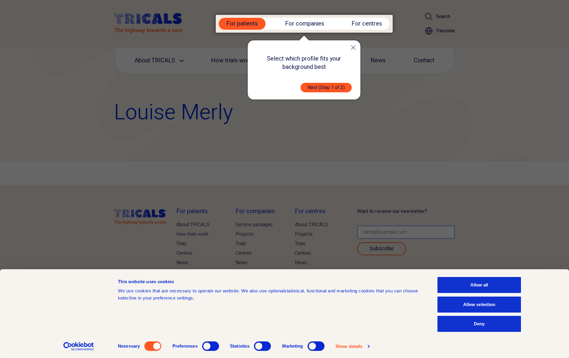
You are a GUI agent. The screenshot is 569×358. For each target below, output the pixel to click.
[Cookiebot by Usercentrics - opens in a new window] (79, 346)
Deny (479, 323)
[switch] (210, 346)
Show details (348, 346)
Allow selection (479, 304)
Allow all (479, 284)
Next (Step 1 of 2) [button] (326, 87)
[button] (353, 47)
